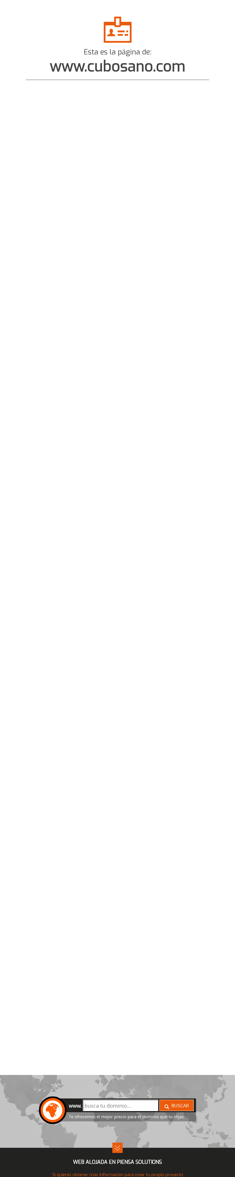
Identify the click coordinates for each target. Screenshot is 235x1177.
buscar (180, 1105)
